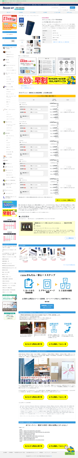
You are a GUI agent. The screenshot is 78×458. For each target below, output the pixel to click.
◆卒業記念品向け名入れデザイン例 (9, 267)
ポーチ (7, 104)
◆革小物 (7, 59)
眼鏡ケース (8, 101)
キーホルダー (8, 91)
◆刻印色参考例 (5, 259)
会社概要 (45, 12)
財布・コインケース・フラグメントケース (11, 97)
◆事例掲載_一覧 (5, 261)
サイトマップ (47, 452)
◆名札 (7, 160)
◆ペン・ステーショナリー (10, 109)
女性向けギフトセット (10, 56)
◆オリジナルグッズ (9, 170)
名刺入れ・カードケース (10, 89)
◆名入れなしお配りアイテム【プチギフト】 (11, 184)
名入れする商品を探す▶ (33, 344)
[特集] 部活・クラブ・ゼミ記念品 (8, 285)
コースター (8, 142)
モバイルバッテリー (9, 67)
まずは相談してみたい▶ (57, 344)
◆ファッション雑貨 (9, 86)
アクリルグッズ (9, 172)
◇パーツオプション (9, 193)
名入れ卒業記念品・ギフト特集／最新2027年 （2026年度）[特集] (9, 254)
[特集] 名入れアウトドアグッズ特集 (9, 283)
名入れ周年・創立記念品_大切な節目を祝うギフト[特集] (9, 247)
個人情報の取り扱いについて (32, 452)
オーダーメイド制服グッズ (10, 177)
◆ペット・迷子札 (9, 157)
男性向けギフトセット (10, 54)
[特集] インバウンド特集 (7, 292)
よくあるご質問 (57, 12)
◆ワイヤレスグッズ (9, 166)
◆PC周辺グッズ (8, 163)
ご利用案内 (21, 12)
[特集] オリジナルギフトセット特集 (9, 256)
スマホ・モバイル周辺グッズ (11, 70)
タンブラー (37, 15)
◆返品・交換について (6, 276)
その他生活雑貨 (9, 154)
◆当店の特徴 (5, 270)
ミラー (7, 106)
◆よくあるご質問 (5, 272)
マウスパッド (8, 114)
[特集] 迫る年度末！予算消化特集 (8, 289)
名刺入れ (7, 62)
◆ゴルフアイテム (9, 121)
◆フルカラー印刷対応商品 (10, 180)
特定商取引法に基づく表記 (20, 452)
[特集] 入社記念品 (5, 281)
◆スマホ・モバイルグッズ (10, 65)
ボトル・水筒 (8, 79)
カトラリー (8, 149)
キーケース (8, 99)
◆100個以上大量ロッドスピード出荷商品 (11, 48)
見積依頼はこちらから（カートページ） (47, 306)
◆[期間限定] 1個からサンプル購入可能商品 (11, 197)
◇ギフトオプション (9, 190)
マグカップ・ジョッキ (10, 81)
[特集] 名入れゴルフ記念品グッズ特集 (9, 250)
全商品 (20, 15)
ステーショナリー (9, 116)
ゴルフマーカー (9, 127)
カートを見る (32, 12)
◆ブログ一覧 (5, 274)
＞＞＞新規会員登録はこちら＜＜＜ (25, 85)
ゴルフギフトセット (9, 130)
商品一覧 (8, 12)
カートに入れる (62, 200)
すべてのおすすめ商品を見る (69, 264)
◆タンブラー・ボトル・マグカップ (28, 15)
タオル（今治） (9, 187)
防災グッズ (8, 147)
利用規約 (41, 452)
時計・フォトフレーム (10, 135)
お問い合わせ (69, 12)
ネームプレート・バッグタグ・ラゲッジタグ (10, 125)
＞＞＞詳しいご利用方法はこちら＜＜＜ (26, 87)
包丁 (7, 140)
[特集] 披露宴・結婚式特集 (7, 278)
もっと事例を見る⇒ (70, 238)
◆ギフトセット (8, 51)
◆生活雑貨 (8, 133)
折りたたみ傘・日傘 (9, 151)
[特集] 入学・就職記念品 (7, 287)
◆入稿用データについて (7, 263)
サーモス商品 (8, 83)
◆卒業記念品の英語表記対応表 (8, 265)
